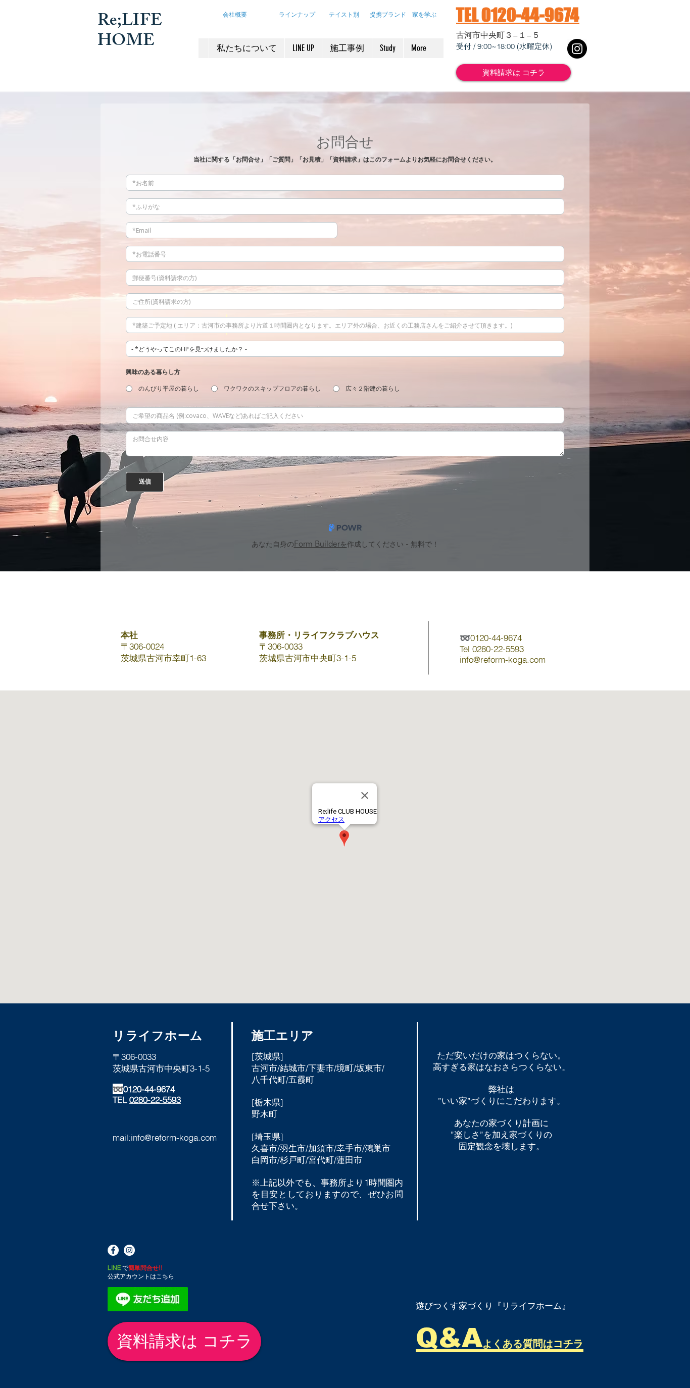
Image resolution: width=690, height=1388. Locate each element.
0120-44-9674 (149, 1089)
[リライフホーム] (129, 1250)
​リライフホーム (158, 1035)
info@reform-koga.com (174, 1137)
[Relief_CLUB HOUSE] (577, 49)
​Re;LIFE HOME (129, 32)
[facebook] (113, 1250)
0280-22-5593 (155, 1099)
